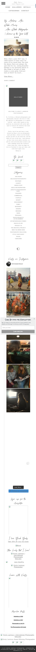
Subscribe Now (18, 331)
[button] (17, 320)
